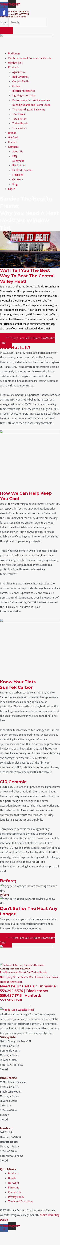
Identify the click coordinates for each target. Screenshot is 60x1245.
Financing (17, 175)
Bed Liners (14, 53)
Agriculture (19, 72)
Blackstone (18, 165)
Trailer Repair (20, 123)
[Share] (33, 1235)
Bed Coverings (20, 76)
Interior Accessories (23, 91)
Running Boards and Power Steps (31, 105)
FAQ (14, 156)
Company (13, 147)
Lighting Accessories (24, 95)
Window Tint (15, 62)
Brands (12, 133)
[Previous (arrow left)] (6, 1242)
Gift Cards (13, 137)
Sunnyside (18, 161)
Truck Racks (19, 128)
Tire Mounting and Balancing (28, 109)
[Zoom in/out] (6, 1235)
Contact (12, 142)
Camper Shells (20, 81)
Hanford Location (22, 170)
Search (4, 22)
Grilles (16, 86)
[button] (4, 12)
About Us (17, 151)
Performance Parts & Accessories (31, 100)
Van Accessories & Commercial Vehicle (30, 58)
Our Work (17, 179)
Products (13, 67)
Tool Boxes (18, 114)
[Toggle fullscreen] (19, 1235)
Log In (11, 189)
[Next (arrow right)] (19, 1242)
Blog (15, 184)
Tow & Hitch (19, 118)
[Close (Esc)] (46, 1235)
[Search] (6, 30)
